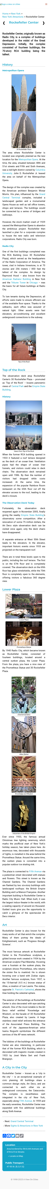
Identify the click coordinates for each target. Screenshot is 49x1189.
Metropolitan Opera (28, 159)
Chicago (33, 282)
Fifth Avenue (35, 871)
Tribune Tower (18, 282)
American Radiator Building (16, 279)
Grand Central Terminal (22, 1121)
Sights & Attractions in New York (27, 1125)
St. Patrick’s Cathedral (23, 989)
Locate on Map (16, 1156)
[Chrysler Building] (4, 23)
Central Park (18, 386)
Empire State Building (32, 515)
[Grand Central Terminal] (43, 23)
